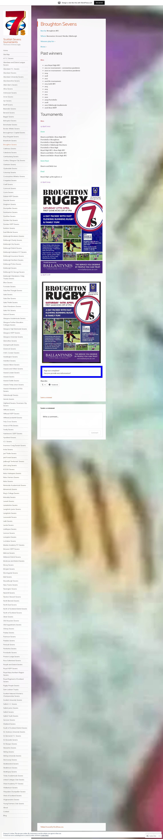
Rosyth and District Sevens (12, 665)
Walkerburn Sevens (10, 788)
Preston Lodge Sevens (11, 657)
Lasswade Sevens (10, 517)
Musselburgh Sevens (10, 581)
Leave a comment (46, 397)
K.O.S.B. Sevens (8, 469)
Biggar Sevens (8, 117)
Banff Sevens (8, 105)
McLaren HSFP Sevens (11, 549)
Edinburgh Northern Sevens (13, 260)
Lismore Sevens (9, 533)
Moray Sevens (8, 565)
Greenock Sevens (9, 349)
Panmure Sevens (9, 637)
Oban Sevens (8, 617)
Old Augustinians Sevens (12, 625)
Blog (5, 816)
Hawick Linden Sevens (11, 373)
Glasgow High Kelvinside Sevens (15, 329)
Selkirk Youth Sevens (10, 716)
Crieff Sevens (8, 184)
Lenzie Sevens (8, 525)
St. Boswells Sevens (10, 740)
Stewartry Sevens (9, 748)
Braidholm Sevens (10, 141)
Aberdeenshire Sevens (11, 81)
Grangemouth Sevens (11, 345)
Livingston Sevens (9, 537)
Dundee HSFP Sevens (11, 224)
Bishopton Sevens (9, 121)
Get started (99, 3)
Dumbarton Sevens (10, 212)
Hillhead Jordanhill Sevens (12, 418)
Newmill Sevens (9, 593)
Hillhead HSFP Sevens (11, 414)
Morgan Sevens (9, 569)
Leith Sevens (7, 521)
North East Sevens (10, 605)
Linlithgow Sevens (9, 529)
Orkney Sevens (8, 629)
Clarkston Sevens (9, 164)
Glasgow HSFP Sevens (11, 333)
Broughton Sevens (10, 145)
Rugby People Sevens (11, 686)
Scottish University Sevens (12, 700)
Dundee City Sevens (10, 220)
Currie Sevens (8, 192)
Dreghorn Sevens (9, 204)
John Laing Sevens (10, 465)
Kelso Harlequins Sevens (12, 473)
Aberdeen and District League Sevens (14, 63)
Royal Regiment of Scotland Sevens (13, 680)
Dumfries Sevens (9, 216)
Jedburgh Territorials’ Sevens (13, 461)
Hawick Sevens (8, 377)
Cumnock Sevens (9, 188)
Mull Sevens (7, 577)
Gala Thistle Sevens (10, 302)
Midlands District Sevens (12, 557)
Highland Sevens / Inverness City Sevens (15, 404)
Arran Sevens (8, 97)
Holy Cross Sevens (10, 422)
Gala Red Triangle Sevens (12, 291)
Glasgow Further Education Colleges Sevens (13, 323)
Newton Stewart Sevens (12, 597)
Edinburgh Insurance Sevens (13, 256)
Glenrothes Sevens (10, 341)
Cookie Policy (45, 835)
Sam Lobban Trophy (10, 690)
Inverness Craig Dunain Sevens (14, 445)
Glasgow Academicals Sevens (14, 318)
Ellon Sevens (7, 283)
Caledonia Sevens (10, 153)
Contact (6, 812)
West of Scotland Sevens (12, 796)
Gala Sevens (7, 294)
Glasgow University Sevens (13, 337)
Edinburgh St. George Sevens (14, 272)
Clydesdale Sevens (10, 168)
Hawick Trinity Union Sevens (13, 385)
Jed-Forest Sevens (10, 457)
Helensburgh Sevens (10, 395)
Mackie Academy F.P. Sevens (13, 545)
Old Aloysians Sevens (11, 621)
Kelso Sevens (8, 481)
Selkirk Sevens (8, 712)
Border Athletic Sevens (11, 129)
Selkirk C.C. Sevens (10, 704)
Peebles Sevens (9, 641)
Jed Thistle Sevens (9, 453)
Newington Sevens (10, 589)
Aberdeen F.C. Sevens (11, 69)
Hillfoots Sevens (9, 410)
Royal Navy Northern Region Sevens (13, 674)
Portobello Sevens (10, 653)
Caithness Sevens (9, 149)
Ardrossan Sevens (10, 93)
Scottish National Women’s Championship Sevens (13, 695)
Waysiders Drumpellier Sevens (14, 792)
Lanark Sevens (8, 501)
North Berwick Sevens (11, 601)
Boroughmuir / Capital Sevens (14, 133)
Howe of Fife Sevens (10, 426)
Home (5, 50)
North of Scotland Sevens (12, 613)
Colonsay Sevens (9, 172)
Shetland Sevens (9, 724)
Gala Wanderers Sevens (12, 306)
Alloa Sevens (8, 89)
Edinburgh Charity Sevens (12, 240)
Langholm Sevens (9, 513)
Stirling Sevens (8, 752)
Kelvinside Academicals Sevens (14, 485)
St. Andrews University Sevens (14, 732)
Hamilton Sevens (9, 361)
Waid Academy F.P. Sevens (13, 784)
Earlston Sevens (9, 228)
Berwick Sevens (9, 113)
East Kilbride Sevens (10, 232)
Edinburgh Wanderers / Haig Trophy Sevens (13, 277)
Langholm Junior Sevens (12, 509)
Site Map (6, 54)
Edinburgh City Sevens (11, 244)
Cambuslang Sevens (10, 157)
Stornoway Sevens (10, 760)
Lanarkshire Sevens (10, 505)
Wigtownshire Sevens (11, 800)
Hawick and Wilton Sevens (13, 369)
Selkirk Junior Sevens (10, 708)
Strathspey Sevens (10, 772)
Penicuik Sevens (9, 645)
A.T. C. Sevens (8, 58)
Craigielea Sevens (9, 180)
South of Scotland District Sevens (15, 728)
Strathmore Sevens (10, 768)
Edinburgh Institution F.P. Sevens (15, 252)
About (5, 808)
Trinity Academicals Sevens (13, 776)
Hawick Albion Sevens (11, 365)
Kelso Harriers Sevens (11, 477)
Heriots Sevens (8, 399)
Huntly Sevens (8, 430)
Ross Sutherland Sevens (12, 661)
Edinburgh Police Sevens (12, 264)
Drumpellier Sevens (10, 208)
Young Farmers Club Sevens (13, 804)
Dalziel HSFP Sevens (10, 196)
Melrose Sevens (9, 553)
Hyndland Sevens (9, 438)
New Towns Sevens (10, 585)
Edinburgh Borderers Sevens (13, 236)
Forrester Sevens (9, 287)
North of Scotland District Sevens (15, 609)
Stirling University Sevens (12, 756)
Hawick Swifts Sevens (11, 381)
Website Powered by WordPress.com (52, 827)
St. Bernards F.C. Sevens (12, 736)
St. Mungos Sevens (10, 744)
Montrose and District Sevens (13, 561)
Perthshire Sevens (9, 649)
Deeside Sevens (9, 200)
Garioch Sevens (9, 314)
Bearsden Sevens (9, 109)
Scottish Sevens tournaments (12, 41)
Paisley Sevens (8, 633)
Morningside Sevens (10, 573)
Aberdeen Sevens (9, 73)
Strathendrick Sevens (11, 764)
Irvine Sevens (8, 449)
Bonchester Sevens (10, 125)
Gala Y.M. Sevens (9, 310)
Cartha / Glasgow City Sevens (14, 161)
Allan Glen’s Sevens (10, 85)
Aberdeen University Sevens (13, 77)
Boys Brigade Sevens (11, 137)
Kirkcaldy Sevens (9, 497)
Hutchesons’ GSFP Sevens (12, 434)
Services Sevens (9, 720)
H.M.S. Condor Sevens (11, 353)
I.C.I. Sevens (7, 442)
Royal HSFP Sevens (10, 669)
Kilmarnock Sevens (10, 489)
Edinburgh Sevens (9, 268)
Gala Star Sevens (9, 298)
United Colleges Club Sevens (13, 780)
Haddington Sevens (10, 357)
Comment (94, 433)
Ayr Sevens (7, 101)
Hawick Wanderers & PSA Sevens (12, 390)
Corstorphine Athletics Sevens (14, 176)
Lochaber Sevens (9, 541)
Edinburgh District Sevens (12, 248)
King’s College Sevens (11, 493)
